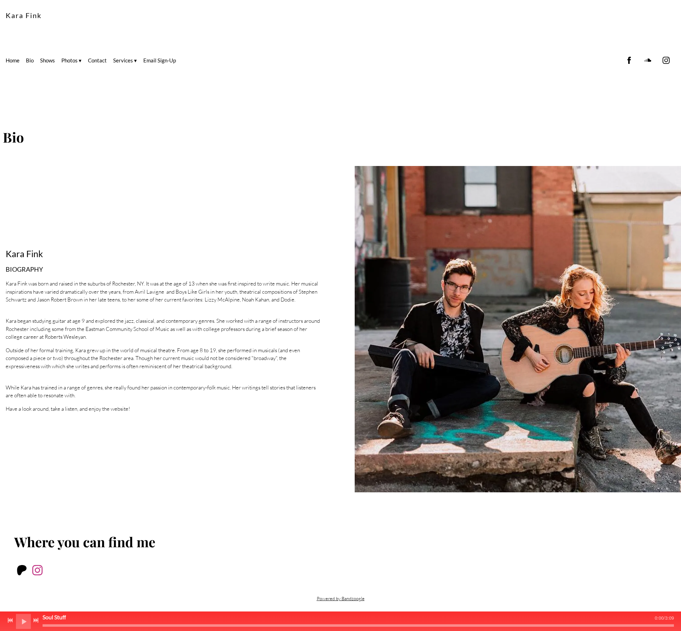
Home (13, 60)
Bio (30, 60)
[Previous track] (10, 620)
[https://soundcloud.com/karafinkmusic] (647, 60)
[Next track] (36, 620)
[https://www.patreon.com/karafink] (22, 571)
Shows (47, 60)
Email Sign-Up (159, 60)
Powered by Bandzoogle (341, 598)
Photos (69, 60)
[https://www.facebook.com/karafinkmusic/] (629, 60)
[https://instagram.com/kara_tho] (666, 60)
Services (123, 60)
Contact (97, 60)
